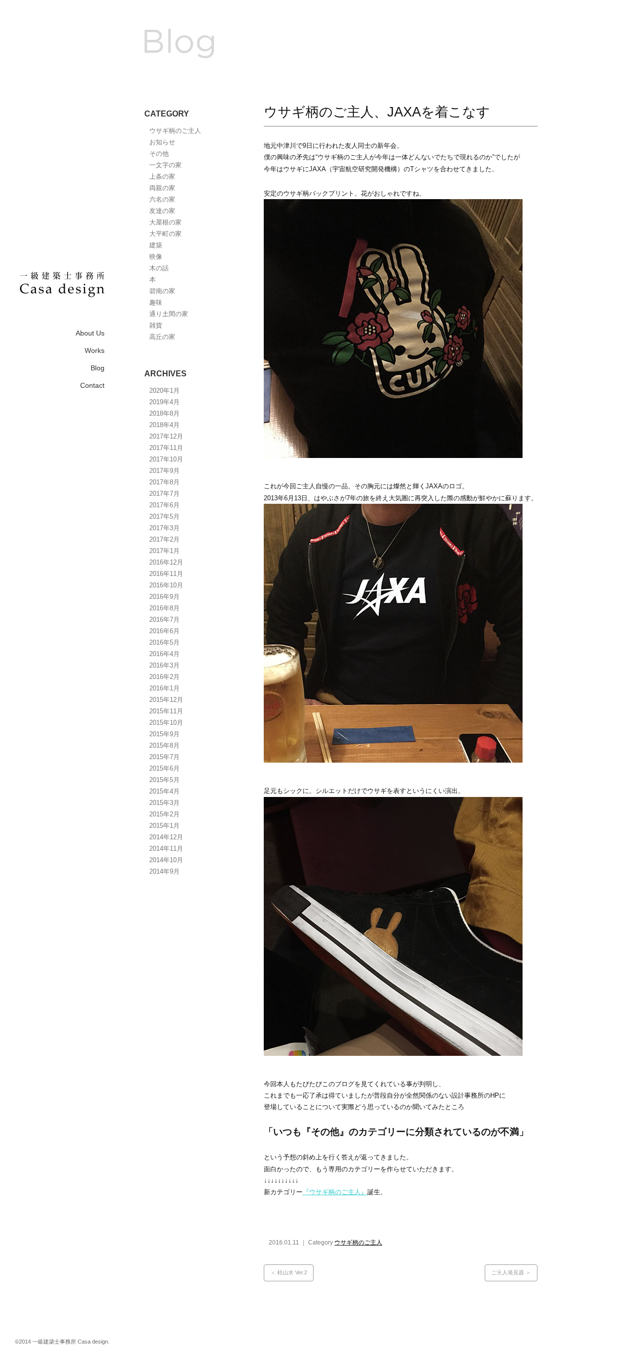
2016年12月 (166, 562)
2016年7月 (164, 619)
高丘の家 (162, 336)
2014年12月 (166, 837)
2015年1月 (164, 825)
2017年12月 (166, 436)
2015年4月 (164, 791)
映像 (155, 256)
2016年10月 (166, 585)
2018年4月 (164, 425)
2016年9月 (164, 596)
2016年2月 (164, 676)
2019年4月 (164, 402)
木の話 (159, 268)
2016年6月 (164, 631)
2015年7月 (164, 757)
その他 (159, 153)
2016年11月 (166, 573)
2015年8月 (164, 745)
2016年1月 (164, 688)
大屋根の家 (165, 222)
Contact (92, 385)
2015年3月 (164, 802)
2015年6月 (164, 768)
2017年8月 (164, 482)
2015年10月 (166, 722)
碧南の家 (162, 291)
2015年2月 (164, 814)
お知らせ (162, 142)
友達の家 (162, 211)
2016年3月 (164, 665)
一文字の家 (165, 165)
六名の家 (162, 199)
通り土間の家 (168, 314)
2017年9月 (164, 470)
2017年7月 (164, 493)
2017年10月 (166, 459)
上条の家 (162, 176)
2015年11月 (166, 711)
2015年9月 (164, 734)
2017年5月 (164, 516)
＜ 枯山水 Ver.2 (288, 1272)
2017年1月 (164, 551)
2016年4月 (164, 654)
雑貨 (155, 325)
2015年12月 (166, 699)
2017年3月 (164, 528)
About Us (90, 333)
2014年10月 (166, 860)
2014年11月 (166, 848)
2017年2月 (164, 539)
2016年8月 (164, 608)
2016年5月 (164, 642)
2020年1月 (164, 390)
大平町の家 (165, 233)
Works (95, 350)
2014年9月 (164, 871)
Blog (98, 368)
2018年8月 (164, 413)
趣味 (155, 302)
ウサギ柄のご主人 (175, 130)
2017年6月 (164, 505)
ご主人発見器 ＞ (511, 1272)
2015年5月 (164, 780)
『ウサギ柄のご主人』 (335, 1192)
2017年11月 (166, 448)
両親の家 (162, 188)
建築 (155, 245)
